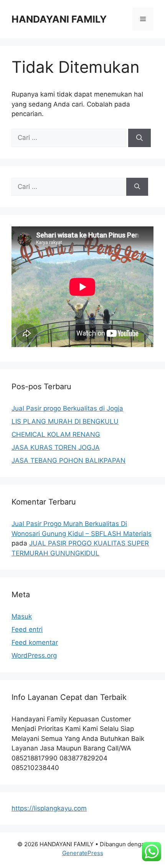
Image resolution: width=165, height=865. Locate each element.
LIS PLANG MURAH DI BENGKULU (65, 421)
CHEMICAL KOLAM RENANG (56, 434)
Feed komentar (35, 642)
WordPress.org (34, 655)
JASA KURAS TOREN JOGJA (56, 447)
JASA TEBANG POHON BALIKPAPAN (68, 460)
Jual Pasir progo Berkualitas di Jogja (67, 408)
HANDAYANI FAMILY (59, 19)
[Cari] (139, 138)
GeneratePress (82, 853)
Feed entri (27, 629)
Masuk (22, 616)
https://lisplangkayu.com (49, 808)
